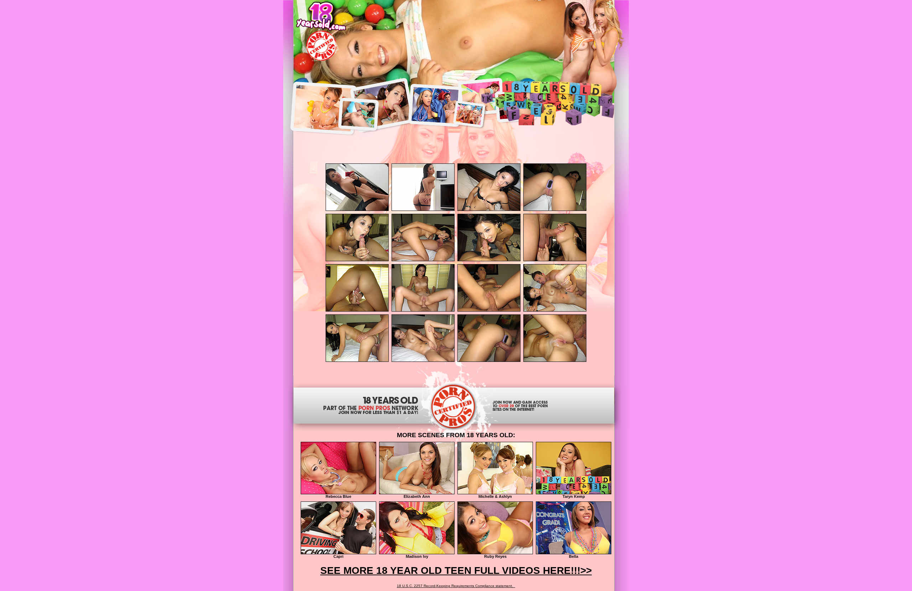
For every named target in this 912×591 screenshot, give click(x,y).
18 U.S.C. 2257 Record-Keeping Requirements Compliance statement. (456, 586)
